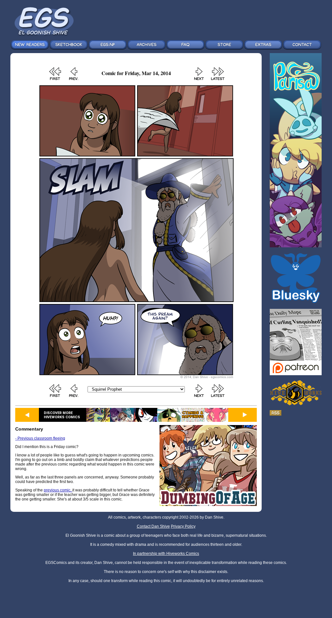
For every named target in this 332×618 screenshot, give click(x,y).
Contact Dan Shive (153, 526)
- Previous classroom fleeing (40, 438)
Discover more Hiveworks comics (62, 415)
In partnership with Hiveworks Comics (166, 553)
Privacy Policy (183, 526)
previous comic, (58, 490)
